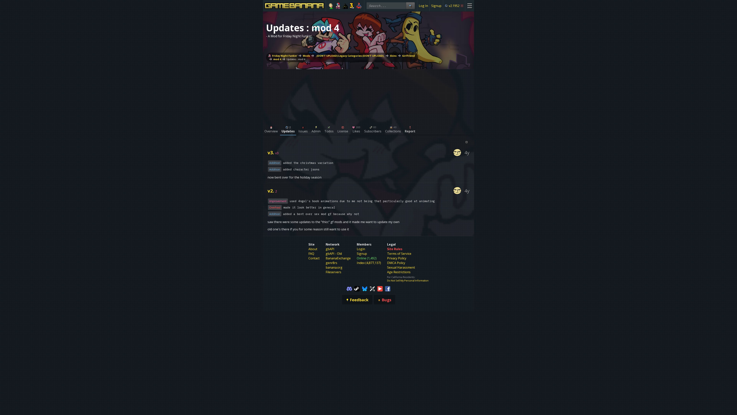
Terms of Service (399, 253)
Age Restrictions (399, 272)
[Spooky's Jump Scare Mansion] (345, 6)
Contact (314, 258)
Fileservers (333, 272)
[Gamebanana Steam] (357, 288)
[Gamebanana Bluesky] (365, 288)
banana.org (334, 267)
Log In (423, 6)
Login (361, 249)
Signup (436, 6)
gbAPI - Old (334, 253)
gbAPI (330, 249)
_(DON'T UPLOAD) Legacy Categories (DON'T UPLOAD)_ (350, 55)
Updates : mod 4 (296, 59)
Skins (393, 55)
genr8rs (331, 263)
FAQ (311, 253)
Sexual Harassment (401, 267)
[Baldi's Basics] (331, 6)
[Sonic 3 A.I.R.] (352, 6)
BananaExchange (338, 258)
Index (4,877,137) (369, 263)
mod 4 (277, 59)
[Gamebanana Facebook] (388, 288)
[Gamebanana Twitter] (372, 288)
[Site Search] (410, 5)
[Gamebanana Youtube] (380, 288)
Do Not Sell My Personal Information (408, 280)
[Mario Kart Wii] (359, 6)
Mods (306, 55)
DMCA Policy (396, 263)
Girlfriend (408, 55)
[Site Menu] (469, 5)
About (312, 249)
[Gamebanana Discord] (349, 288)
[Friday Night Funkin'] (338, 6)
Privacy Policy (396, 258)
